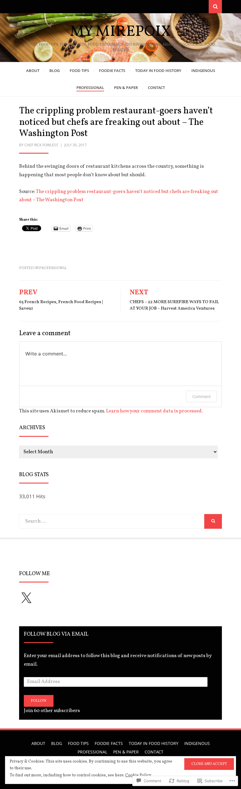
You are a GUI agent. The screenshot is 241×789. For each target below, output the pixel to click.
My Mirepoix (120, 32)
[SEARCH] (213, 521)
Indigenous (203, 70)
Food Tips (79, 70)
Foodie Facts (112, 70)
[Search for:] (111, 521)
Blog (54, 70)
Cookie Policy (138, 775)
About (32, 70)
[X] (26, 598)
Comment (201, 396)
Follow (38, 701)
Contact (156, 87)
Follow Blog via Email (56, 634)
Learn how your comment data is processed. (154, 411)
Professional (90, 87)
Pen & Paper (126, 87)
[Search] (215, 6)
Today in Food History (158, 70)
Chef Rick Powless (41, 144)
